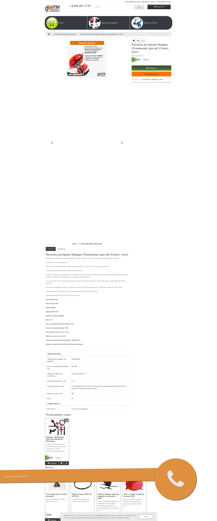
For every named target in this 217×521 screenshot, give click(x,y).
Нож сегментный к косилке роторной (56, 495)
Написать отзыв (157, 79)
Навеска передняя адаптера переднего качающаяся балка (108, 496)
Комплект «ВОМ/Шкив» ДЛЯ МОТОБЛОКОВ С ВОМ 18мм (55, 439)
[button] (66, 23)
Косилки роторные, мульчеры (65, 34)
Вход (169, 2)
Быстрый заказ (152, 74)
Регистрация (161, 2)
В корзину (152, 68)
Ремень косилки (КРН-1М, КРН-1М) (82, 495)
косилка (51, 467)
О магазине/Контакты (133, 2)
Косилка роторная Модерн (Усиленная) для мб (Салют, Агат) (101, 34)
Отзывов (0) (61, 249)
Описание (50, 249)
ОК (146, 516)
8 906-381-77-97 (81, 6)
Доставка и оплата (149, 2)
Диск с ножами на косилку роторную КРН (134, 495)
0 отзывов (146, 79)
